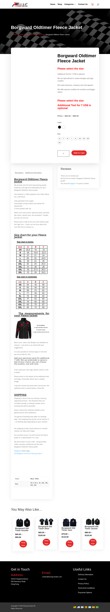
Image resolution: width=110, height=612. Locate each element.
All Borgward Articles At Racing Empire (28, 453)
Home (52, 4)
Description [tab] (19, 173)
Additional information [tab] (33, 173)
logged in (73, 183)
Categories (69, 4)
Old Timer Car (21, 34)
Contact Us (83, 4)
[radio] (59, 127)
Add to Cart (79, 153)
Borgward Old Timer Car (36, 34)
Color (59, 122)
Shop (60, 4)
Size (58, 134)
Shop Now (23, 544)
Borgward (17, 451)
